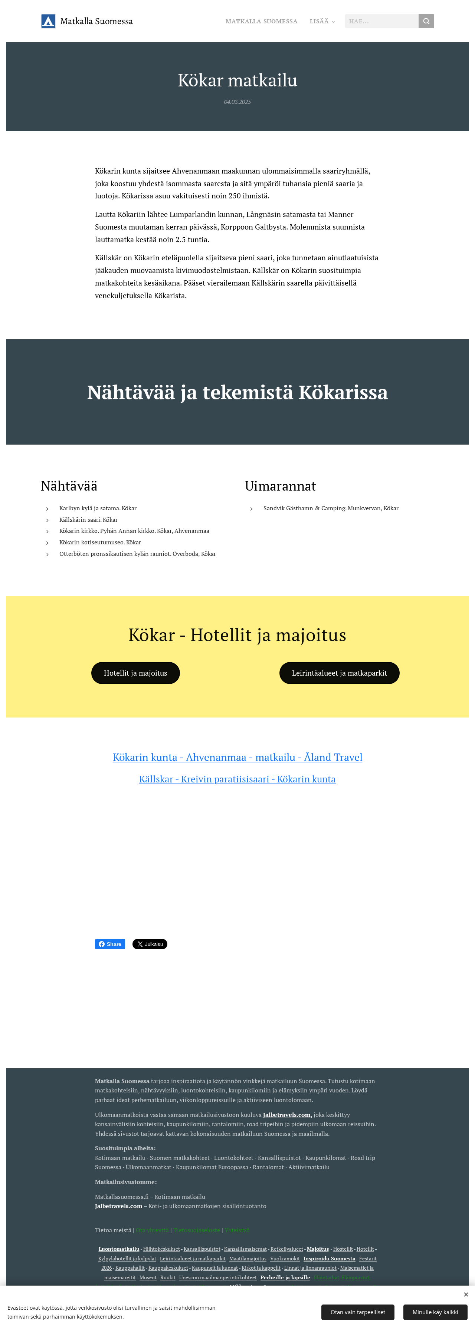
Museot (148, 1277)
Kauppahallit (130, 1267)
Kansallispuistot (202, 1248)
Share (114, 944)
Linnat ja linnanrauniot (310, 1267)
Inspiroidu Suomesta (330, 1258)
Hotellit (365, 1248)
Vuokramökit (285, 1258)
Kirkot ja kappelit (261, 1267)
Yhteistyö (237, 1230)
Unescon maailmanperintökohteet (218, 1277)
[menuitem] (264, 21)
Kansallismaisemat (245, 1248)
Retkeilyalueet (287, 1248)
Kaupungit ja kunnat (215, 1267)
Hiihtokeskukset (161, 1248)
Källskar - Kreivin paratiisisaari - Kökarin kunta (237, 779)
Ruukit (168, 1277)
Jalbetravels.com (118, 1206)
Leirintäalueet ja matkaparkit (193, 1258)
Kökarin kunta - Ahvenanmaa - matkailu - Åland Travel (238, 757)
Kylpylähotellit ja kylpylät (127, 1258)
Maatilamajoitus (247, 1258)
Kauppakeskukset (168, 1267)
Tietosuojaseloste (196, 1230)
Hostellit (343, 1248)
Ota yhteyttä (151, 1230)
